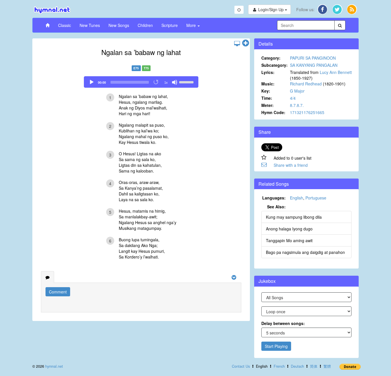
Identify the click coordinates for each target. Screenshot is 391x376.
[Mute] (174, 82)
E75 (136, 68)
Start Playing (276, 346)
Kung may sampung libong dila (294, 217)
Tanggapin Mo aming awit (289, 240)
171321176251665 (307, 112)
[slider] (187, 82)
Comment (58, 292)
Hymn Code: (273, 112)
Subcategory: (274, 65)
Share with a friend (291, 165)
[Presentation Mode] (237, 43)
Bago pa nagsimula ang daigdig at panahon (305, 252)
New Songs (118, 25)
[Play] (91, 82)
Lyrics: (268, 72)
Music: (268, 84)
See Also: (276, 206)
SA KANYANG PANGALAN (313, 65)
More (191, 25)
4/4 (293, 98)
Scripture (169, 25)
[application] (141, 82)
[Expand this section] (245, 43)
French (279, 366)
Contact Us (241, 366)
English (296, 198)
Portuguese (315, 198)
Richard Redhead (306, 84)
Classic (64, 25)
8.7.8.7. (297, 105)
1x (166, 82)
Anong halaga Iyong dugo (289, 229)
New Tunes (90, 25)
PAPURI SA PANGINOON (313, 58)
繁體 (327, 366)
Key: (265, 91)
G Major (297, 91)
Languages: (274, 198)
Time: (266, 98)
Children (145, 25)
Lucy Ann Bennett (336, 72)
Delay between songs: (283, 323)
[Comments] (47, 277)
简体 (313, 366)
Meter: (267, 105)
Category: (271, 58)
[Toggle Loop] (156, 82)
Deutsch (297, 366)
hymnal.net (54, 366)
